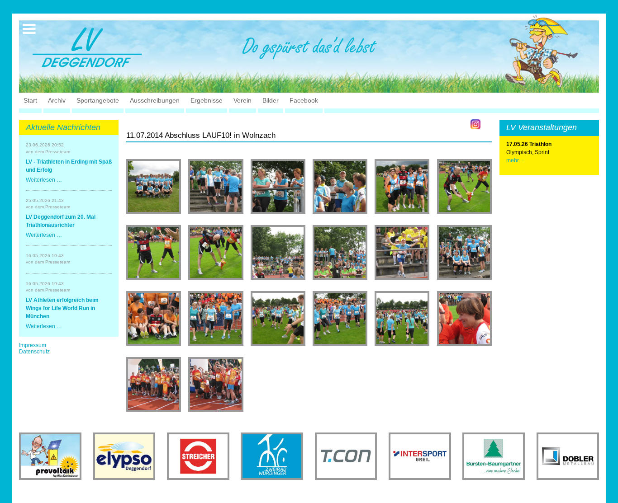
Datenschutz (34, 351)
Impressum (32, 345)
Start (30, 100)
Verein (242, 100)
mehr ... (515, 160)
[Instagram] (475, 124)
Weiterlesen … (44, 180)
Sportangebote (97, 100)
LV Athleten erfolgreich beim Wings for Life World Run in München (62, 308)
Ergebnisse (206, 100)
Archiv (57, 100)
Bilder (270, 100)
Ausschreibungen (155, 100)
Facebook (304, 100)
